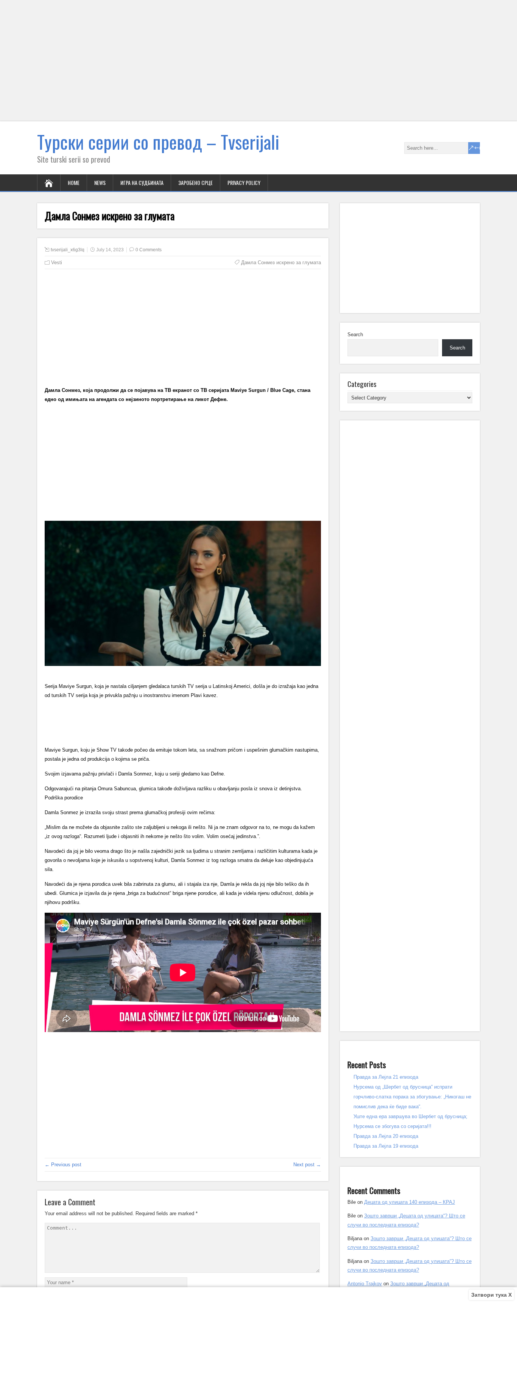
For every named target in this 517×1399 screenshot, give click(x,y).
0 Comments (148, 249)
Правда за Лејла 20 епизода (385, 1136)
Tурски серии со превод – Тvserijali (158, 141)
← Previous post (63, 1164)
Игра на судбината (142, 182)
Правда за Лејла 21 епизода (385, 1077)
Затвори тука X (491, 1295)
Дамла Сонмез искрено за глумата (281, 262)
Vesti (56, 262)
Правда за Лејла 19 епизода (385, 1146)
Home (73, 182)
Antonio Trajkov (364, 1283)
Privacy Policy (243, 182)
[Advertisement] (227, 65)
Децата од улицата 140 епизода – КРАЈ (409, 1202)
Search (355, 334)
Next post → (307, 1164)
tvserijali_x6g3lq (67, 249)
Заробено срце (195, 182)
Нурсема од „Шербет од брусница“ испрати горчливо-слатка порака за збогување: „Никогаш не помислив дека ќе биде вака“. (412, 1096)
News (100, 182)
